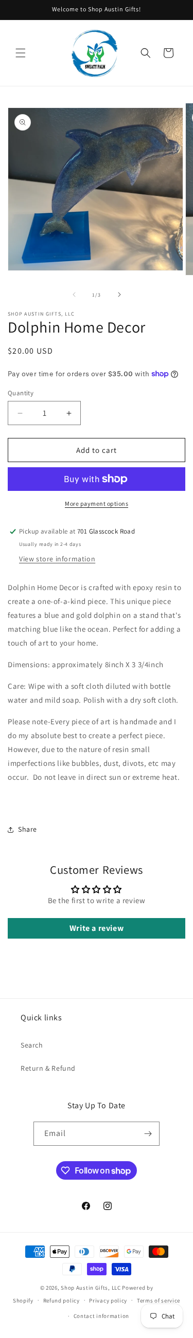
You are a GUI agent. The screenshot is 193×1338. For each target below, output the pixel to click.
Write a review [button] (96, 928)
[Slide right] (119, 294)
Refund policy (61, 1300)
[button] (20, 53)
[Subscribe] (147, 1134)
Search (32, 1045)
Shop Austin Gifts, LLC (90, 1287)
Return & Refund (48, 1068)
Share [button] (27, 829)
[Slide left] (74, 294)
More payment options (96, 503)
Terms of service (158, 1300)
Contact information (101, 1315)
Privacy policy (108, 1300)
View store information (57, 558)
